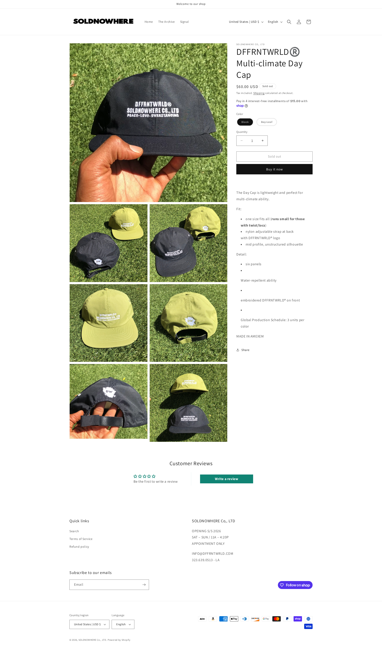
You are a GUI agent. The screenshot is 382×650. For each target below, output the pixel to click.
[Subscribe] (144, 584)
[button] (289, 22)
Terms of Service (81, 539)
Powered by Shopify (119, 639)
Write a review (226, 479)
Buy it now (274, 169)
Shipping (259, 93)
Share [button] (245, 350)
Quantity (241, 132)
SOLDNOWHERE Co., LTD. (92, 639)
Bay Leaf (268, 122)
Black (247, 122)
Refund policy (79, 547)
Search (74, 531)
